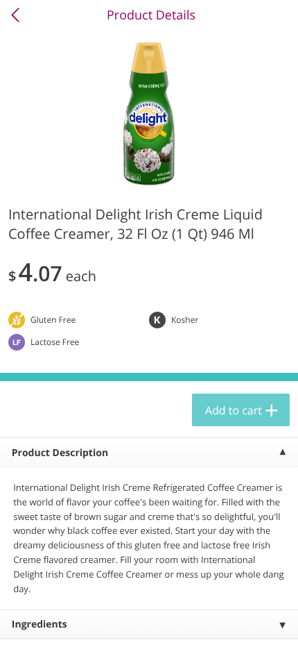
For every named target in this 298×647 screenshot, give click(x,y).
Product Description (60, 453)
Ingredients (39, 624)
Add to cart (233, 410)
